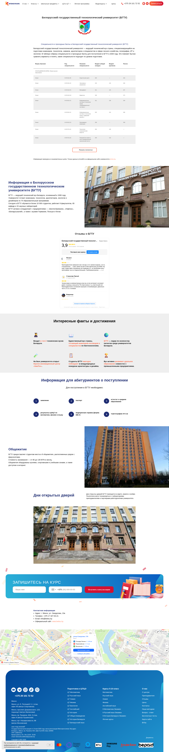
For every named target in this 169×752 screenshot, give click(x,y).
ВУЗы (144, 723)
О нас (24, 4)
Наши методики (148, 709)
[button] (156, 3)
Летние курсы (108, 719)
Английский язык (109, 706)
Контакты (145, 706)
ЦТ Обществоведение (76, 716)
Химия (105, 699)
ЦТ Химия (71, 699)
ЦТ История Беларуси (76, 719)
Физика (105, 702)
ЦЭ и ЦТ (65, 4)
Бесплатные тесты (149, 716)
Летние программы (81, 4)
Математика (107, 692)
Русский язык (108, 696)
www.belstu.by (57, 621)
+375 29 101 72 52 (132, 3)
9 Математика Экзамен (112, 709)
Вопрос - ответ (148, 712)
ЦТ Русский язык (74, 696)
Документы (149, 737)
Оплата (155, 737)
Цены (113, 4)
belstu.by (112, 159)
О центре (145, 692)
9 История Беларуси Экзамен (114, 716)
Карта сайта (147, 719)
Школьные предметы (49, 4)
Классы (34, 4)
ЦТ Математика (73, 692)
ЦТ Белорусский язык (75, 723)
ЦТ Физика (71, 702)
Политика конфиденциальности (125, 737)
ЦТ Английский (73, 709)
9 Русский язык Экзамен (112, 712)
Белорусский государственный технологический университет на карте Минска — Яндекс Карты (84, 307)
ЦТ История (72, 712)
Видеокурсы (100, 4)
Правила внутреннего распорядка (100, 737)
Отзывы (145, 699)
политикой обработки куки (26, 745)
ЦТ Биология (72, 706)
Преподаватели (148, 696)
